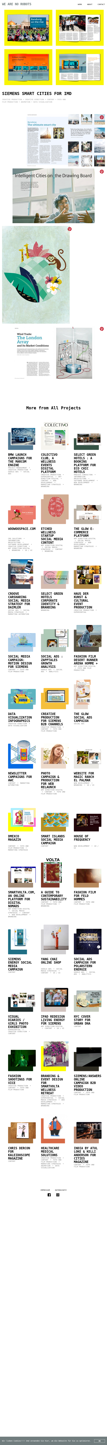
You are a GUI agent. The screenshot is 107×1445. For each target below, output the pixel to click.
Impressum (45, 1190)
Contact (101, 4)
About (90, 4)
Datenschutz (61, 1190)
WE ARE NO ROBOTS (16, 4)
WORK (80, 4)
